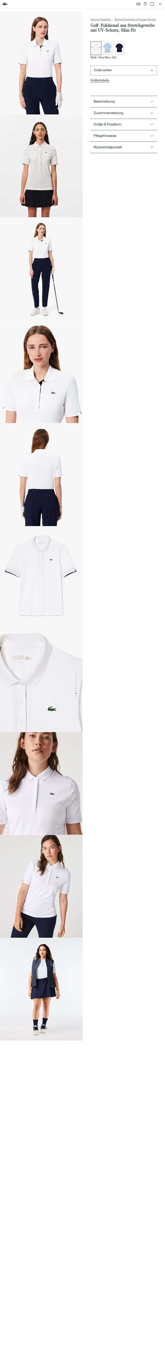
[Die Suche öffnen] (152, 4)
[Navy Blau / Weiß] (119, 48)
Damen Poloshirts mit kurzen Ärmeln (135, 19)
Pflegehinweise (105, 135)
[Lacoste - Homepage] (5, 4)
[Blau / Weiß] (107, 48)
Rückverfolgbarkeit (108, 147)
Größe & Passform (107, 124)
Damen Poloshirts (101, 19)
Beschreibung (104, 101)
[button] (145, 4)
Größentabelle (100, 80)
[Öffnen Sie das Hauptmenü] (160, 4)
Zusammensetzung (108, 113)
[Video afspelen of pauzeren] (7, 210)
